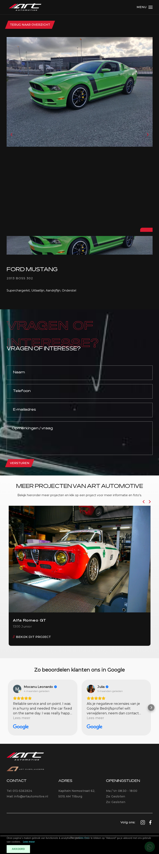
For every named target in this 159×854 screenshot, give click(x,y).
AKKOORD (18, 849)
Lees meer (29, 842)
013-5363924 (22, 791)
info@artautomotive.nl (31, 796)
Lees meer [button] (21, 718)
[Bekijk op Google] (17, 689)
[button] (8, 707)
